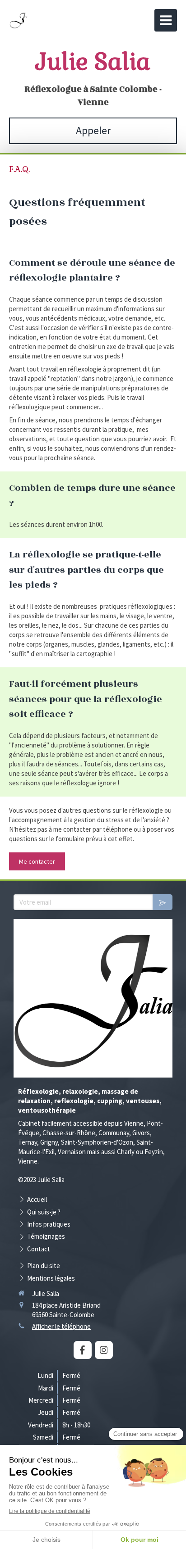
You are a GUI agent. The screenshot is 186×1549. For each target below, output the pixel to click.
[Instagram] (104, 1350)
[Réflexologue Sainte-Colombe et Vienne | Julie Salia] (18, 22)
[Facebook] (83, 1350)
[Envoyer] (162, 902)
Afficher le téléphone (61, 1326)
